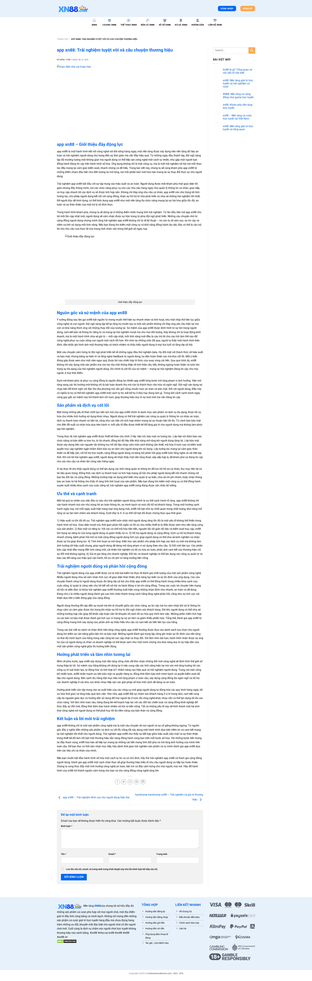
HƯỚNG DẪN (197, 25)
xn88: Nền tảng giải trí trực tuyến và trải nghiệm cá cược (238, 83)
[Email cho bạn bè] (130, 781)
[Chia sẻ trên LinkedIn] (143, 781)
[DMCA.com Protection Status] (67, 941)
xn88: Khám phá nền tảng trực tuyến (237, 106)
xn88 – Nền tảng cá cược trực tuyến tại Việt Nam (237, 117)
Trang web (161, 854)
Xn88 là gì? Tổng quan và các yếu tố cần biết (237, 71)
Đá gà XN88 (181, 25)
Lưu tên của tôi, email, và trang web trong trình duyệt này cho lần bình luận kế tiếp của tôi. (112, 869)
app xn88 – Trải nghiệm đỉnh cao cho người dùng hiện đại (96, 797)
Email (112, 854)
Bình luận (66, 826)
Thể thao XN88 (129, 25)
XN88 (94, 25)
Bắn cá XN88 (148, 25)
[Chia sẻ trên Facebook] (117, 781)
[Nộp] (252, 50)
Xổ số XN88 (165, 25)
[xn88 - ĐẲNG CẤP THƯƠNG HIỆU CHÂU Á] (73, 8)
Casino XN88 (109, 25)
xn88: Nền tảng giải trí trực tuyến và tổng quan (238, 128)
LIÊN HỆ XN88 (215, 25)
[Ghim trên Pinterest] (136, 781)
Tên (63, 854)
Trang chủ (62, 39)
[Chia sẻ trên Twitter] (123, 781)
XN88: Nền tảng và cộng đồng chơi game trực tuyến (238, 95)
